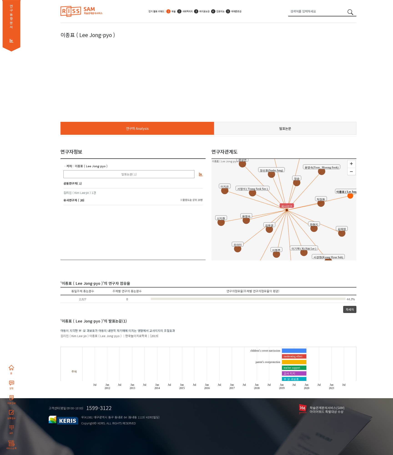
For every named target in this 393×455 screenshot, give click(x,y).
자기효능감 (204, 11)
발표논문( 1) (129, 174)
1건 (94, 192)
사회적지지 (187, 11)
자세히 (350, 309)
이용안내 (11, 403)
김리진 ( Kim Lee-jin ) (77, 192)
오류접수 (11, 418)
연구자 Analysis (137, 128)
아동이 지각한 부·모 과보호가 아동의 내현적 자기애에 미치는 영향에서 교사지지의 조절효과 (117, 330)
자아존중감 (236, 11)
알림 (11, 388)
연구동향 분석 (11, 16)
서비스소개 (11, 448)
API (11, 433)
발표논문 (285, 128)
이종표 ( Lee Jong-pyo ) (91, 166)
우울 (173, 11)
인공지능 (220, 11)
